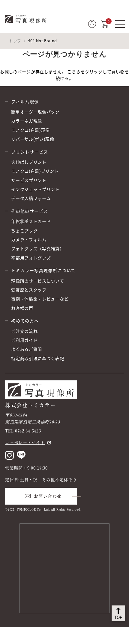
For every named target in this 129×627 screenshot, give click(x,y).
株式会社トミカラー (30, 405)
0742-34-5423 (28, 431)
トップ (15, 40)
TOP (118, 617)
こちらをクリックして (89, 72)
